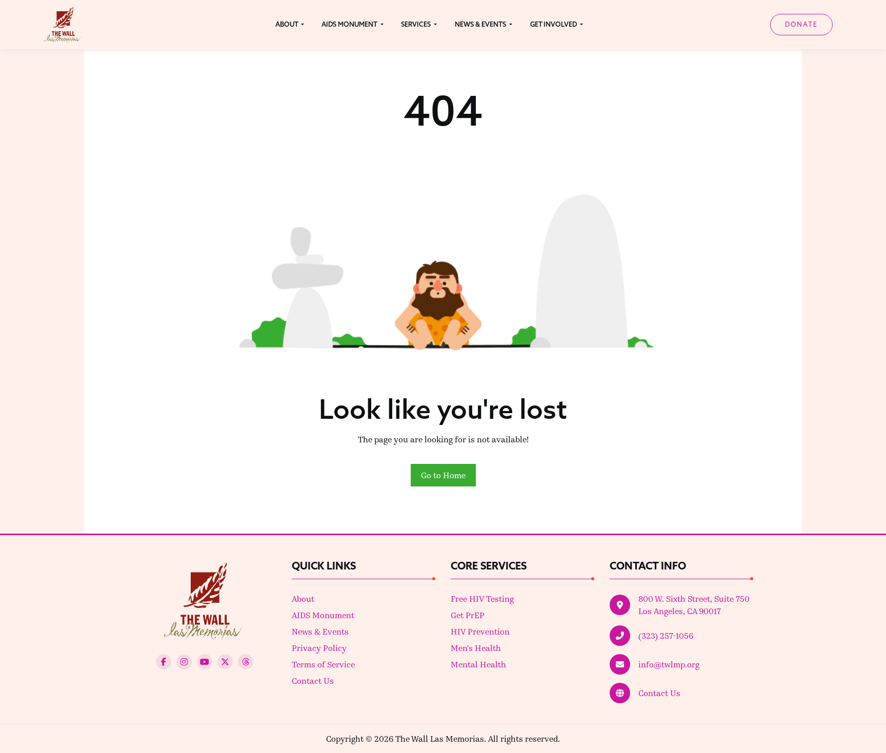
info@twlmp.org (668, 664)
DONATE (801, 24)
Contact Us (313, 680)
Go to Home (443, 475)
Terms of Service (323, 664)
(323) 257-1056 (665, 635)
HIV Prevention (480, 631)
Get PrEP (468, 614)
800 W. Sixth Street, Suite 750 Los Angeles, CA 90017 (694, 604)
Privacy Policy (319, 647)
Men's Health (476, 647)
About (303, 598)
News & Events (320, 631)
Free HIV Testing (482, 598)
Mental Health (478, 664)
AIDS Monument (323, 614)
